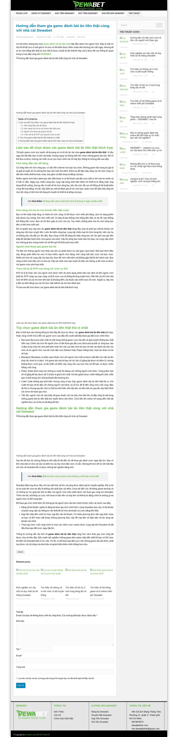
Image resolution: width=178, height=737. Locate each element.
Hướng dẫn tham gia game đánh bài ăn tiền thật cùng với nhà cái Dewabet (51, 141)
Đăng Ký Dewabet (41, 13)
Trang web (20, 667)
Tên (18, 649)
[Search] (159, 25)
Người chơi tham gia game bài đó (38, 131)
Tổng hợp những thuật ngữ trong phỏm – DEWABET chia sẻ (146, 118)
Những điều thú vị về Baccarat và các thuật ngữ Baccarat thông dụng (146, 166)
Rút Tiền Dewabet (88, 13)
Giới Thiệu (59, 712)
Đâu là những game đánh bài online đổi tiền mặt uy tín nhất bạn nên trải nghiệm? (144, 135)
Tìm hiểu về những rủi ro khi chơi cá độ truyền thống (52, 591)
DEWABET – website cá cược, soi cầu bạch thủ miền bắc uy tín (146, 149)
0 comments (70, 37)
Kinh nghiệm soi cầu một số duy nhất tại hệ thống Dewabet (27, 591)
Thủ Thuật (134, 13)
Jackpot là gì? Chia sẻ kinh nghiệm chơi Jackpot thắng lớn (145, 180)
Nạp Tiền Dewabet (64, 13)
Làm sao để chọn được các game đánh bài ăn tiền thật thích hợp (47, 122)
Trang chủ (21, 13)
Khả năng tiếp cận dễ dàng (35, 125)
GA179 (47, 735)
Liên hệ (57, 715)
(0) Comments (147, 142)
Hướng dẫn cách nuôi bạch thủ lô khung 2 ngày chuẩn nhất (72, 201)
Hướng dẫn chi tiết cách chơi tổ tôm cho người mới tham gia (145, 39)
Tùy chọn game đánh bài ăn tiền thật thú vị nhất (40, 137)
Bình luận (20, 621)
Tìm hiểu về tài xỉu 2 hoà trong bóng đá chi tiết (75, 591)
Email (19, 655)
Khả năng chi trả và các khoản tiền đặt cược (42, 128)
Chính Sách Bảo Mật (63, 718)
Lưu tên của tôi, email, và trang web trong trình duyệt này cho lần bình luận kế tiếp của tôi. (56, 678)
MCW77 (40, 735)
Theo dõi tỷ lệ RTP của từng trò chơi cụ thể (42, 134)
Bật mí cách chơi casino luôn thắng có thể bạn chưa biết (71, 476)
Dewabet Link (30, 735)
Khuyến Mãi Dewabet (113, 13)
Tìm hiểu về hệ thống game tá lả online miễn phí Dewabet (101, 591)
